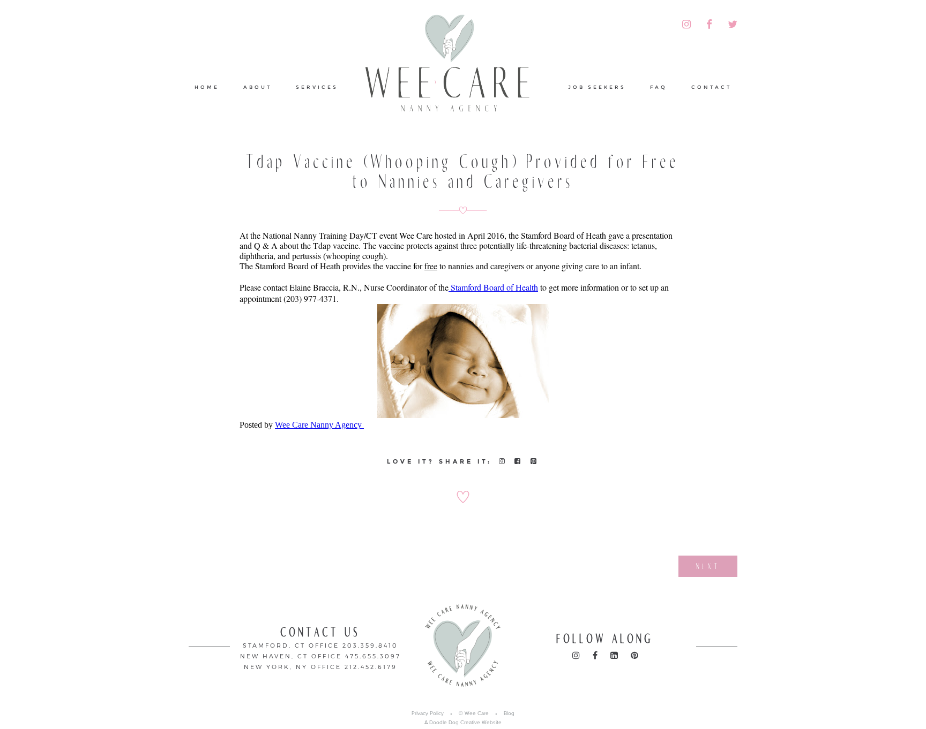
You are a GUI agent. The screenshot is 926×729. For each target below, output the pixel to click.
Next (708, 566)
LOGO (453, 66)
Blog (509, 713)
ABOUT (257, 87)
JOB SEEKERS (597, 87)
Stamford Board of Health (493, 287)
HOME (207, 87)
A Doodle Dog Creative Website (463, 722)
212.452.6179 (371, 666)
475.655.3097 (373, 655)
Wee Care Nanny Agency (319, 424)
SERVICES (317, 87)
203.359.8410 (370, 645)
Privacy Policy (428, 713)
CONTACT (711, 87)
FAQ (658, 87)
